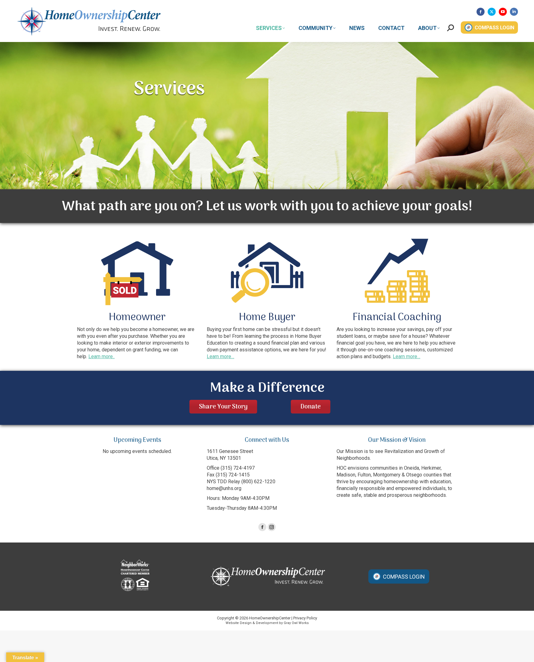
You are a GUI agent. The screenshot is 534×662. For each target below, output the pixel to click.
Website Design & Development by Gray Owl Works (267, 623)
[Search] (450, 27)
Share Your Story (223, 407)
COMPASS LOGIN (494, 28)
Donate (310, 407)
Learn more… (220, 356)
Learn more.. (101, 356)
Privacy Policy (305, 618)
